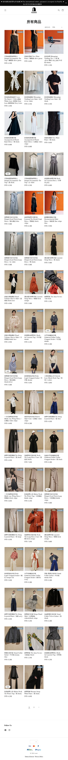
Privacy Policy (39, 756)
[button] (5, 10)
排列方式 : (48, 27)
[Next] (39, 707)
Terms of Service (29, 756)
